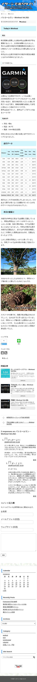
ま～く (6, 358)
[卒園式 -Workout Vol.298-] (5, 403)
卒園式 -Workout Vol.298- (20, 400)
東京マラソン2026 (9, 612)
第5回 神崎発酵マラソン (10, 607)
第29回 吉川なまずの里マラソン (13, 609)
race (4, 637)
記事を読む (23, 380)
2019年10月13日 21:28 (12, 442)
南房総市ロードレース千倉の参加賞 (18, 417)
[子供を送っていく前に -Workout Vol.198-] (5, 388)
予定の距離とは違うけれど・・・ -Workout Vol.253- (20, 423)
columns (5, 642)
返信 (34, 460)
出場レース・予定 (8, 645)
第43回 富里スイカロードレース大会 (14, 604)
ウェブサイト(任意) (9, 527)
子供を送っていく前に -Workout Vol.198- (22, 385)
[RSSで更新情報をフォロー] (5, 352)
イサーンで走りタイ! (20, 679)
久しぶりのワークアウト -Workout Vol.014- (23, 370)
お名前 (4, 511)
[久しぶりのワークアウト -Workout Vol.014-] (5, 373)
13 (16, 582)
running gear (7, 640)
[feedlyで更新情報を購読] (2, 352)
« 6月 (4, 590)
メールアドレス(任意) (10, 519)
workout (23, 22)
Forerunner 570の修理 (10, 601)
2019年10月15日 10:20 (15, 465)
